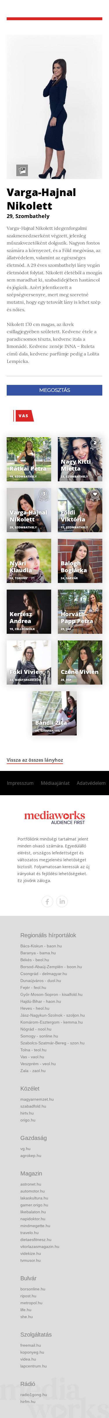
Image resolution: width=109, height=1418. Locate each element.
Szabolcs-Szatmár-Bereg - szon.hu (52, 1043)
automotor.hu (32, 1191)
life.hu (25, 1309)
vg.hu (25, 1148)
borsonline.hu (32, 1289)
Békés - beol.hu (34, 959)
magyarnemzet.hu (37, 1099)
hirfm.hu (27, 1401)
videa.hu (28, 1359)
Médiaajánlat (55, 783)
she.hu (26, 1316)
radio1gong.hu (33, 1394)
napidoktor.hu (32, 1218)
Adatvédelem (91, 783)
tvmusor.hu (30, 1260)
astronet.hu (30, 1184)
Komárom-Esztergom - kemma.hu (51, 1022)
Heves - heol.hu (34, 1008)
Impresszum (20, 783)
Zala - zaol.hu (33, 1070)
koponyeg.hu (32, 1352)
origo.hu (27, 1120)
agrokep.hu (30, 1155)
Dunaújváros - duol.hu (40, 980)
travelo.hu (29, 1232)
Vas (23, 415)
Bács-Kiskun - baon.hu (41, 946)
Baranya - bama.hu (38, 953)
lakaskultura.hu (34, 1198)
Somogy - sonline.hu (39, 1036)
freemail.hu (30, 1345)
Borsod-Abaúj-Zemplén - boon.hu (51, 966)
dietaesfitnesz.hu (35, 1239)
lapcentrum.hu (33, 1366)
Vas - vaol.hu (32, 1056)
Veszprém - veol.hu (38, 1063)
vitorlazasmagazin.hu (39, 1246)
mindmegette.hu (35, 1225)
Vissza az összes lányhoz (35, 760)
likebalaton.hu (33, 1212)
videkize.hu (30, 1253)
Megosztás (54, 390)
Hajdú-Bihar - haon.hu (40, 1001)
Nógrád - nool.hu (35, 1029)
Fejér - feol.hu (33, 987)
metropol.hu (31, 1302)
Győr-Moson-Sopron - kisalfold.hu (51, 994)
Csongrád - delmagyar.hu (43, 973)
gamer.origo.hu (34, 1205)
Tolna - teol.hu (33, 1050)
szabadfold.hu (33, 1106)
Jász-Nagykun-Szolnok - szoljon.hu (52, 1015)
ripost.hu (28, 1296)
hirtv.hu (27, 1113)
